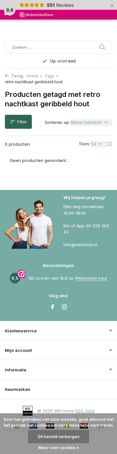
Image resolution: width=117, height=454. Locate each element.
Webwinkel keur (91, 278)
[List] (109, 144)
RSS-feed (85, 410)
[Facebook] (52, 307)
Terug (16, 75)
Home (32, 75)
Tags (49, 75)
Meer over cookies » (58, 447)
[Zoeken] (103, 47)
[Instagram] (64, 307)
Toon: (84, 143)
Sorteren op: (57, 122)
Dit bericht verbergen (58, 436)
